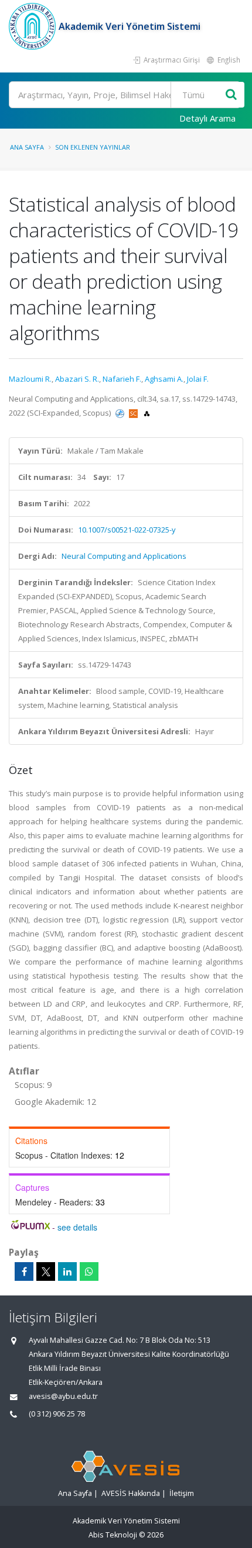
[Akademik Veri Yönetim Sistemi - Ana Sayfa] (34, 26)
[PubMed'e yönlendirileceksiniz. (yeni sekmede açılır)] (120, 412)
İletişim (181, 1493)
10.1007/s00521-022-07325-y (127, 529)
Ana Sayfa (27, 147)
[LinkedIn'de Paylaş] (67, 1271)
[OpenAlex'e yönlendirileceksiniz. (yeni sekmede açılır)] (146, 412)
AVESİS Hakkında (130, 1493)
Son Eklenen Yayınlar (92, 147)
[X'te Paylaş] (45, 1271)
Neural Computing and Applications (124, 556)
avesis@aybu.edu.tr (63, 1396)
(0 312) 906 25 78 (57, 1414)
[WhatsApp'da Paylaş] (89, 1271)
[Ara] (231, 95)
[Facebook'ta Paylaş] (24, 1271)
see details (77, 1227)
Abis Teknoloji (112, 1535)
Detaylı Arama (207, 118)
